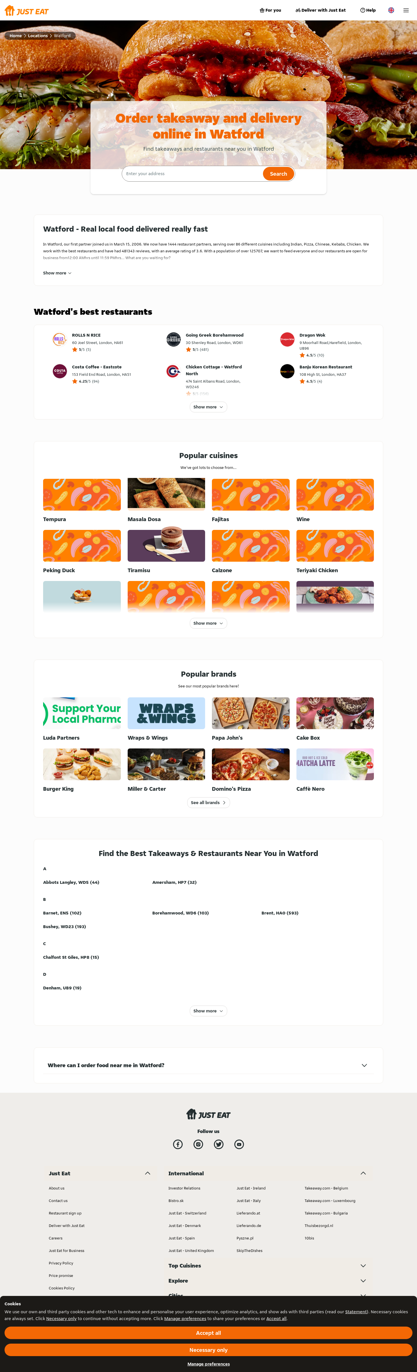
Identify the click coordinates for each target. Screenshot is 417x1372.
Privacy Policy (61, 1263)
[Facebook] (178, 1144)
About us (56, 1188)
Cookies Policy (62, 1288)
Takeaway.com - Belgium (326, 1188)
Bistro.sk (176, 1200)
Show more (54, 273)
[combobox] (191, 173)
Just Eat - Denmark (185, 1225)
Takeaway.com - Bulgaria (326, 1213)
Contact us (58, 1200)
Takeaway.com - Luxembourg (330, 1200)
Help (371, 10)
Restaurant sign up (65, 1213)
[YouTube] (239, 1144)
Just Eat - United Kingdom (191, 1250)
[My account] (406, 10)
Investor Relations (184, 1188)
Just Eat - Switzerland (187, 1213)
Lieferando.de (249, 1225)
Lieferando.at (248, 1213)
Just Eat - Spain (182, 1238)
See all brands (205, 802)
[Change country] (391, 10)
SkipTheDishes (249, 1250)
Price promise (61, 1275)
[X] (218, 1144)
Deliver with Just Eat (324, 10)
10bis (309, 1238)
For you (273, 10)
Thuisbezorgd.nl (319, 1225)
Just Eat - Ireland (251, 1188)
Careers (55, 1238)
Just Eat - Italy (249, 1200)
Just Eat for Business (66, 1250)
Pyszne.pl (245, 1238)
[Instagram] (198, 1144)
